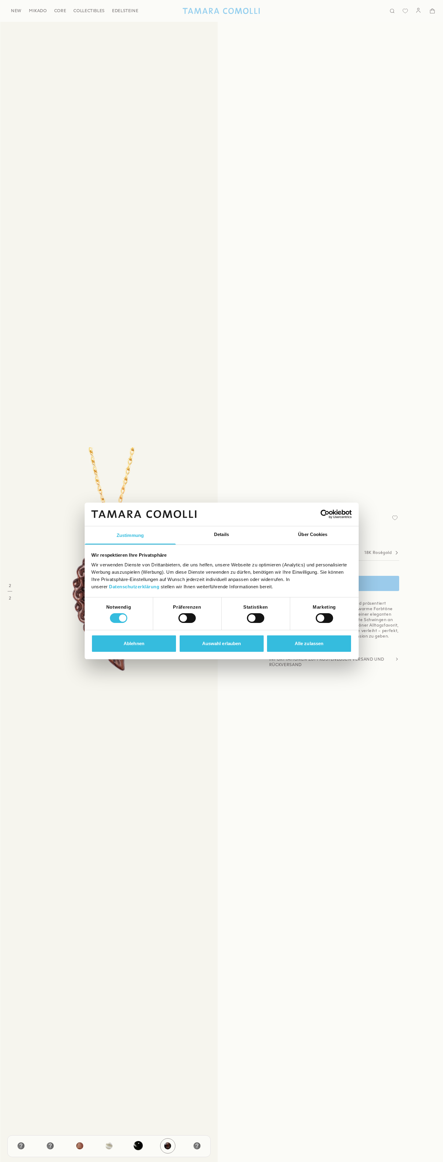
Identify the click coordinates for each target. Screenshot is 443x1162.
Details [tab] (221, 534)
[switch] (187, 618)
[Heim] (221, 11)
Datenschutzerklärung (134, 586)
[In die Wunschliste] (395, 517)
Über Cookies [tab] (312, 534)
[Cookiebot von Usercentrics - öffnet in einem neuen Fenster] (325, 514)
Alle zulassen (309, 643)
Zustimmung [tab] (130, 535)
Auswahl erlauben (221, 643)
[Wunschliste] (405, 11)
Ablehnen (134, 643)
